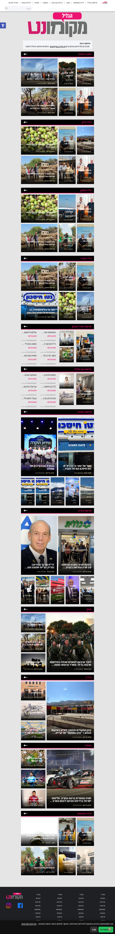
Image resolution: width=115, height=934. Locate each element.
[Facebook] (20, 905)
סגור (94, 929)
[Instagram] (9, 905)
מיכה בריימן (52, 336)
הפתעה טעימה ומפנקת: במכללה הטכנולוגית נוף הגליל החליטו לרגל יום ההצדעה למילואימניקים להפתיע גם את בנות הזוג (28, 374)
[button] (3, 25)
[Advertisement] (105, 65)
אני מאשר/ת (106, 929)
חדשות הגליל (92, 2)
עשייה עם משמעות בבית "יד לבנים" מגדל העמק (28, 355)
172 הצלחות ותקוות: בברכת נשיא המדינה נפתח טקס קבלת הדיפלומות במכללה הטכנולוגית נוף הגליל (48, 386)
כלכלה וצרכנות (57, 2)
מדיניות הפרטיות (28, 923)
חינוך (68, 2)
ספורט (36, 2)
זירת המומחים (78, 2)
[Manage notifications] (110, 929)
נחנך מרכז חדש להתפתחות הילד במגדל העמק (48, 355)
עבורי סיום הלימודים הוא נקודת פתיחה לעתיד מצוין (28, 398)
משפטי (45, 2)
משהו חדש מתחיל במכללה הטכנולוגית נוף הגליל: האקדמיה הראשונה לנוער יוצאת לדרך (48, 374)
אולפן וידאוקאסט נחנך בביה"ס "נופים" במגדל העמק (28, 332)
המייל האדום (13, 2)
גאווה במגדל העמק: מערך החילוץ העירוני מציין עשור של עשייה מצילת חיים (28, 343)
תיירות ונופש (26, 2)
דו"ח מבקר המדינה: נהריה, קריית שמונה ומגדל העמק (48, 343)
